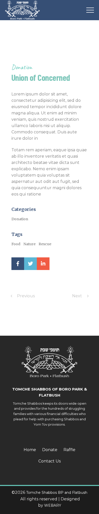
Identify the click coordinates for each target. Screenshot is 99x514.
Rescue (45, 244)
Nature (29, 244)
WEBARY (52, 505)
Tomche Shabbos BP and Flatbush (56, 492)
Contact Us (49, 461)
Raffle (69, 449)
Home (30, 449)
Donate (49, 449)
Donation (21, 67)
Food (15, 244)
